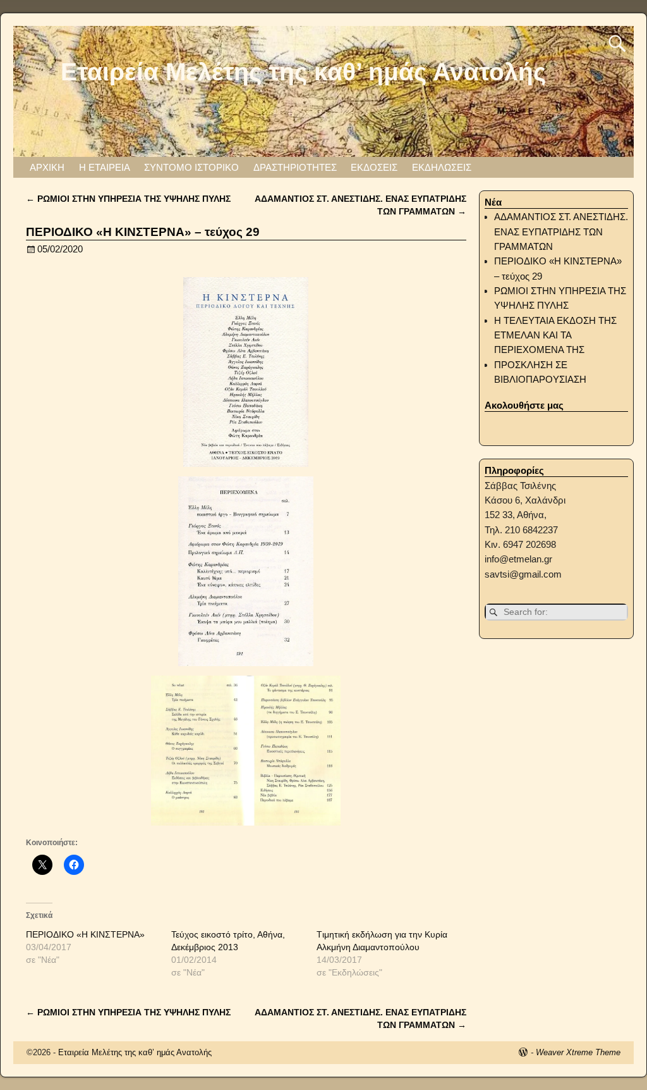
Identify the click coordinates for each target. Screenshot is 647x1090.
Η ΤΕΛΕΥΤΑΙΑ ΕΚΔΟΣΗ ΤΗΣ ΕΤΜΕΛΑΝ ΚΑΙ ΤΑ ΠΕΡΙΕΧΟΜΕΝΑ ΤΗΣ (555, 335)
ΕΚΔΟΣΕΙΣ (374, 167)
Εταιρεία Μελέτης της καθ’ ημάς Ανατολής (303, 71)
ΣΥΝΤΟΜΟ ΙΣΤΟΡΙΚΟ (191, 167)
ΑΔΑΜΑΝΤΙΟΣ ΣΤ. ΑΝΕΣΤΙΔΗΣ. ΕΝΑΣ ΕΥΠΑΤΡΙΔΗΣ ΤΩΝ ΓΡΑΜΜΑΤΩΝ (561, 231)
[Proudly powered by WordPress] (523, 1052)
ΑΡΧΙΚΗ (47, 167)
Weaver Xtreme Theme (578, 1052)
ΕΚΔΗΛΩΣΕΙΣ (441, 167)
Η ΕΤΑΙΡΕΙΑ (104, 167)
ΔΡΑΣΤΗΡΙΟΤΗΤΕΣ (295, 167)
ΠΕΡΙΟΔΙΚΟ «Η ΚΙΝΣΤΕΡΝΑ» (85, 934)
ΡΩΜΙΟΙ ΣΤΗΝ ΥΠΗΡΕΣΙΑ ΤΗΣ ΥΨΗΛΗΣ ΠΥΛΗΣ (128, 199)
